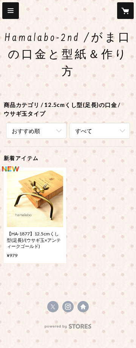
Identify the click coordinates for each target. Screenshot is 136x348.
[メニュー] (10, 10)
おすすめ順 (26, 130)
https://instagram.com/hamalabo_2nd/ (68, 306)
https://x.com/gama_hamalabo (53, 306)
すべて (83, 130)
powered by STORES (68, 328)
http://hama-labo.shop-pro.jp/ (83, 306)
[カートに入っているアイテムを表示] (125, 10)
